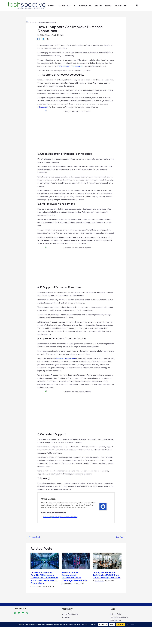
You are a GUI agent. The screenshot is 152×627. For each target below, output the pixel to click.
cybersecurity (42, 107)
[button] (137, 5)
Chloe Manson (48, 499)
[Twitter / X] (48, 39)
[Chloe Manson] (103, 506)
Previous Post (33, 537)
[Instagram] (27, 613)
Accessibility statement (119, 617)
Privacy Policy (116, 614)
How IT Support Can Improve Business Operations (60, 517)
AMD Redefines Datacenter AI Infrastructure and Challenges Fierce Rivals (74, 576)
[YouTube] (23, 613)
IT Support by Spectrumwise (70, 66)
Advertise (66, 617)
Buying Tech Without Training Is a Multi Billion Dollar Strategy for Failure (106, 575)
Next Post (120, 537)
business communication (66, 358)
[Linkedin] (43, 39)
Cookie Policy (115, 620)
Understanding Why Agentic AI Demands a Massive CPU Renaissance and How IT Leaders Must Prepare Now (44, 577)
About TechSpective (70, 614)
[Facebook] (38, 39)
